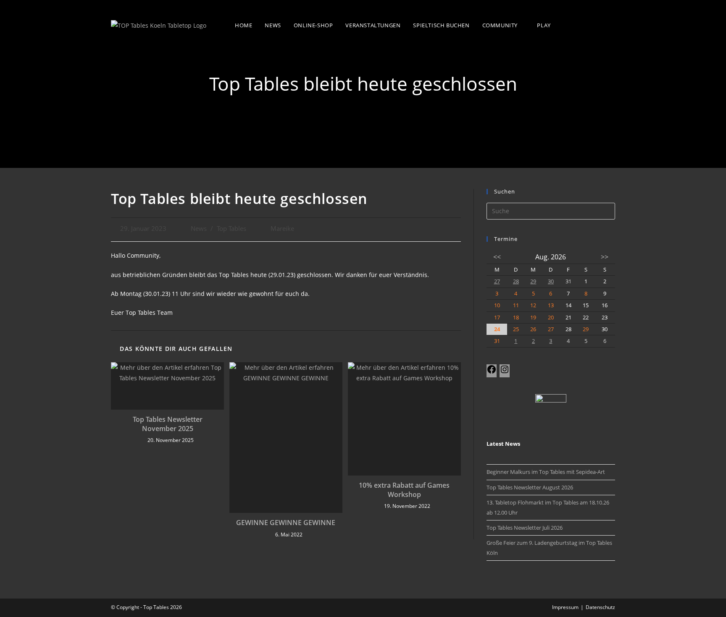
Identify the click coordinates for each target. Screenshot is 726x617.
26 (533, 329)
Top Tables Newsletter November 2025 (168, 424)
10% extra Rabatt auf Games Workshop (404, 490)
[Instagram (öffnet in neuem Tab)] (609, 24)
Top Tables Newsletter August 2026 (530, 487)
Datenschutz (600, 607)
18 (516, 317)
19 (533, 317)
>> (604, 256)
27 (497, 281)
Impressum (565, 607)
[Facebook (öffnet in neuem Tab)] (592, 24)
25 (516, 329)
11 (516, 305)
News (199, 229)
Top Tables (231, 229)
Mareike (282, 229)
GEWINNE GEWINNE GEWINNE (285, 522)
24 (497, 329)
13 (551, 305)
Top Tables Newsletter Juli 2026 (525, 527)
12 (533, 305)
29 (533, 281)
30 (551, 281)
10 (497, 305)
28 (516, 281)
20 (551, 317)
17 (497, 317)
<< (497, 256)
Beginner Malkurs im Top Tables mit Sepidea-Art (546, 472)
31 (497, 341)
